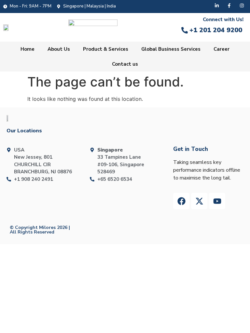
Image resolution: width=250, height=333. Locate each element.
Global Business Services (171, 49)
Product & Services (105, 49)
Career (221, 49)
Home (28, 49)
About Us (59, 49)
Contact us (125, 64)
